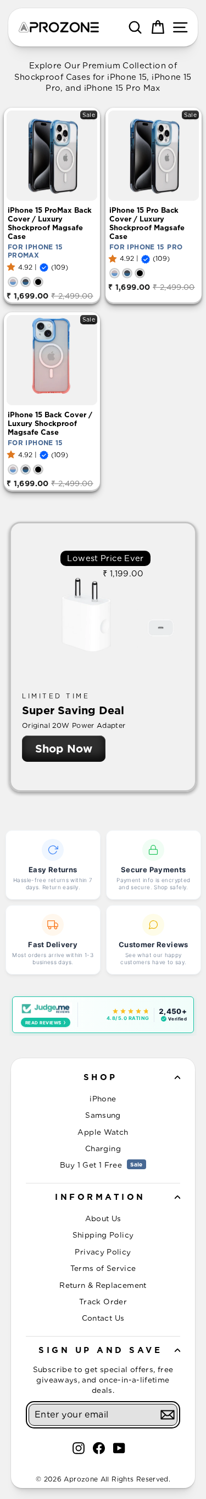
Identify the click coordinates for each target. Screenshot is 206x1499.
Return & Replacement (102, 1285)
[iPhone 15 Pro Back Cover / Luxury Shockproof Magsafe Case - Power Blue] (114, 273)
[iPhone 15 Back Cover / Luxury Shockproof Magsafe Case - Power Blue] (13, 469)
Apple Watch (102, 1132)
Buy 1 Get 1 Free (101, 1164)
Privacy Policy (103, 1251)
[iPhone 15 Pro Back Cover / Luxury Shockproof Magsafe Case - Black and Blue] (127, 273)
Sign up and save (100, 1350)
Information (100, 1197)
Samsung (103, 1115)
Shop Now (63, 748)
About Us (103, 1218)
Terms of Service (103, 1268)
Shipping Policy (103, 1234)
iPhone (103, 1098)
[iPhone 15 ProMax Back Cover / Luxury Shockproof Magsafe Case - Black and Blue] (25, 282)
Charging (103, 1148)
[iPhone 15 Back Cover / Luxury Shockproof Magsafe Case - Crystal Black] (38, 469)
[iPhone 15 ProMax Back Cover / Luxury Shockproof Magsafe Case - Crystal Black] (38, 282)
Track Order (103, 1301)
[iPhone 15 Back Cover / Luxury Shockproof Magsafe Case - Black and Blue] (25, 469)
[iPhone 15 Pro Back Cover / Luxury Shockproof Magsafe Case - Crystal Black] (140, 273)
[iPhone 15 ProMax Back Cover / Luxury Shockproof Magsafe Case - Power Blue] (13, 282)
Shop (100, 1077)
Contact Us (103, 1318)
